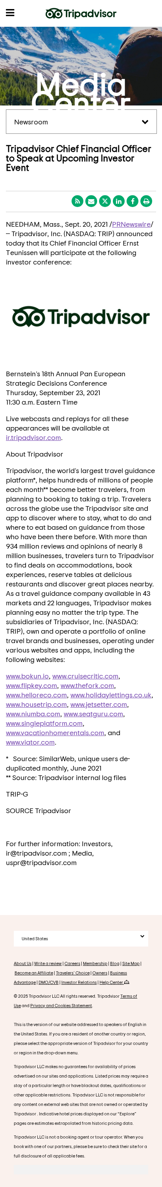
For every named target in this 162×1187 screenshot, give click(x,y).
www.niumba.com (33, 713)
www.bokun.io (27, 675)
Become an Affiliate (34, 972)
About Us (22, 963)
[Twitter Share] (105, 201)
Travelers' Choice (73, 972)
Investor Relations (79, 982)
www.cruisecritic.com (85, 675)
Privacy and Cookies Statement (61, 1005)
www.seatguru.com (93, 713)
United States (35, 938)
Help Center (111, 982)
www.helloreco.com (36, 694)
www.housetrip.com (36, 704)
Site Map (131, 963)
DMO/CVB (49, 982)
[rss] (77, 201)
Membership (95, 963)
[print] (146, 201)
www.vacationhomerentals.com (55, 732)
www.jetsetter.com (98, 704)
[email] (91, 201)
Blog (115, 963)
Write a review (48, 963)
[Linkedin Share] (119, 201)
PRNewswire (131, 224)
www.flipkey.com (31, 685)
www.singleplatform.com (44, 723)
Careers (72, 963)
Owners (99, 972)
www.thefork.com (87, 685)
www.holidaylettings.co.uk (110, 694)
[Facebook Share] (132, 201)
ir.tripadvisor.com (33, 437)
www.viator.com (30, 742)
